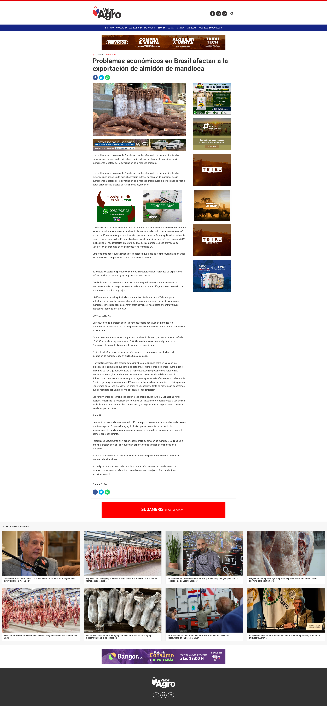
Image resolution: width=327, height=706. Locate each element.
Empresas (191, 28)
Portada (109, 28)
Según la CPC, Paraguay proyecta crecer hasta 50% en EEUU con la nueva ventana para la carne (121, 579)
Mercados (149, 28)
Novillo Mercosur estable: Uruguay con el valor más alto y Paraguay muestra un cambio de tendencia (118, 636)
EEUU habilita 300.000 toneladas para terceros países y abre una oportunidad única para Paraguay (198, 636)
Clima (170, 28)
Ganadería (121, 28)
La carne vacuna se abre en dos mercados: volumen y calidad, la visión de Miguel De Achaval (284, 636)
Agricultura (135, 28)
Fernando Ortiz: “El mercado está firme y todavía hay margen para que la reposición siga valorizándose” (202, 579)
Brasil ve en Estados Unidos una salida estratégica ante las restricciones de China (41, 636)
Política (180, 28)
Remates (161, 28)
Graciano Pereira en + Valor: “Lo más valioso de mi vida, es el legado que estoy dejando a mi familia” (39, 579)
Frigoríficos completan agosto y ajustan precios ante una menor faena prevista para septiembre (283, 579)
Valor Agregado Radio (210, 28)
